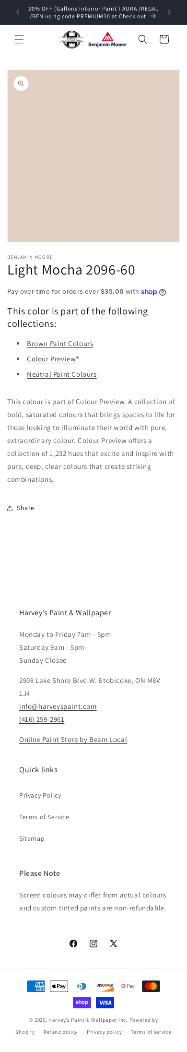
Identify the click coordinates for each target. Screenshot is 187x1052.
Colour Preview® (53, 358)
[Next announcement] (169, 12)
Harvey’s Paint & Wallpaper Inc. (88, 1019)
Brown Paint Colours (60, 343)
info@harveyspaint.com (58, 706)
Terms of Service (44, 817)
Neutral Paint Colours (62, 374)
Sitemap (32, 838)
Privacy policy (104, 1031)
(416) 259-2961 (41, 719)
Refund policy (61, 1031)
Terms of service (151, 1031)
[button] (19, 39)
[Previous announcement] (17, 12)
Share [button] (26, 507)
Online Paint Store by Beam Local (73, 739)
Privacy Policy (40, 795)
